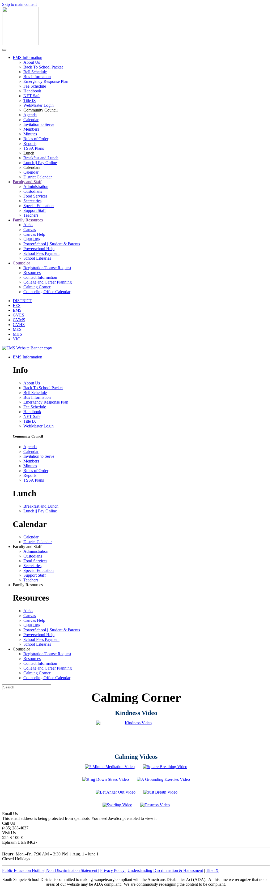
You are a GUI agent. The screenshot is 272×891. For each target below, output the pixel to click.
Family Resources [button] (28, 584)
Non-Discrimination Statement (72, 870)
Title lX (29, 100)
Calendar (31, 119)
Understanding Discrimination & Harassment (165, 870)
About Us (31, 62)
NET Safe (31, 95)
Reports (29, 143)
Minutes (30, 134)
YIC (16, 339)
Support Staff (34, 210)
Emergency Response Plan (45, 81)
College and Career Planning (47, 282)
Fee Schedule (34, 86)
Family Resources (28, 220)
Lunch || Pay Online (40, 162)
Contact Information (40, 277)
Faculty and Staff (27, 181)
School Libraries (37, 258)
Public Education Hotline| (24, 870)
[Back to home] (20, 43)
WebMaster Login (38, 105)
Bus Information (37, 76)
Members (31, 129)
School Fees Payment (41, 253)
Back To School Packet (43, 67)
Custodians (32, 191)
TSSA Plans (33, 148)
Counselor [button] (21, 649)
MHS (17, 334)
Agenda (30, 115)
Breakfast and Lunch (40, 158)
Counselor (21, 263)
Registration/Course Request (47, 267)
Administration (35, 186)
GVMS (19, 320)
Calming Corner (36, 287)
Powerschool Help (38, 248)
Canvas (29, 229)
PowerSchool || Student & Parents (51, 244)
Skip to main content (19, 4)
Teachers (30, 215)
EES (16, 305)
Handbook (32, 91)
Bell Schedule (35, 72)
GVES (18, 315)
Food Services (35, 196)
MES (17, 329)
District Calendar (37, 177)
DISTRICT (22, 300)
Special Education (38, 205)
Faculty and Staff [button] (27, 546)
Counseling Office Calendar (46, 291)
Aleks (28, 224)
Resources (32, 272)
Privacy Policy (113, 870)
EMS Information (27, 57)
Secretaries (32, 201)
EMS (17, 310)
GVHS (19, 324)
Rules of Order (35, 138)
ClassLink (31, 239)
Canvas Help (34, 234)
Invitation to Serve (38, 124)
